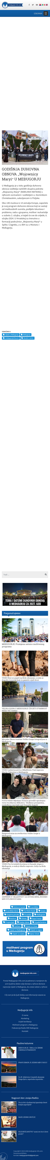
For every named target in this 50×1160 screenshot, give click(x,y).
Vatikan (17, 926)
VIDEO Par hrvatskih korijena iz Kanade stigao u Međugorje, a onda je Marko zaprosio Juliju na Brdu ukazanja (24, 866)
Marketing (25, 1018)
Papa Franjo (37, 918)
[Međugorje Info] (12, 4)
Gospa (43, 911)
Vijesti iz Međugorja (11, 334)
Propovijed (9, 922)
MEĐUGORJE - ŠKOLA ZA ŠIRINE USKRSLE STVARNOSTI (30, 1049)
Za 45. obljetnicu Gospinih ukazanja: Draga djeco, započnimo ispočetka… (31, 1078)
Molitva (13, 918)
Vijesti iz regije (36, 930)
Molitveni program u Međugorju (25, 1025)
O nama (25, 1015)
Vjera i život (34, 933)
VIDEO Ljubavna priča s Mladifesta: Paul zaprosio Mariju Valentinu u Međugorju (23, 771)
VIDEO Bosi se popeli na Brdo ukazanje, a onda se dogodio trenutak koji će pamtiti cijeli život (23, 679)
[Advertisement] (25, 45)
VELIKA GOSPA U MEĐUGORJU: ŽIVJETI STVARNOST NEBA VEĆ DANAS (24, 709)
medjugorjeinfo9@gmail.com (28, 1155)
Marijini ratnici (28, 338)
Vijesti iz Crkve (31, 926)
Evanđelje (34, 907)
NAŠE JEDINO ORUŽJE (26, 1117)
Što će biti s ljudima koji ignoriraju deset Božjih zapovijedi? (32, 1103)
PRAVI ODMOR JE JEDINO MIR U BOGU (32, 1062)
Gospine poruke (13, 914)
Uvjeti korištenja (25, 1021)
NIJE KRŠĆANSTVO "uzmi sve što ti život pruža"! (33, 1133)
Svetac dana (24, 922)
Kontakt (25, 1031)
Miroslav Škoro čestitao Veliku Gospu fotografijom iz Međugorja (24, 740)
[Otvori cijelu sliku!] (25, 147)
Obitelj (24, 918)
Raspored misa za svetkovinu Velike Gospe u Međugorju (21, 834)
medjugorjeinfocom (12, 338)
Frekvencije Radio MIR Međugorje (25, 1028)
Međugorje (26, 334)
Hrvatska (27, 914)
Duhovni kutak (19, 907)
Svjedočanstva (40, 922)
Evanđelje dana (12, 911)
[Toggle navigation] (45, 13)
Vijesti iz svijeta (18, 933)
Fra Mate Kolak (29, 911)
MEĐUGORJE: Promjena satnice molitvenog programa (23, 645)
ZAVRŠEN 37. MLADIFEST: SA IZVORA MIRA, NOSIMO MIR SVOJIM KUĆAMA (24, 898)
